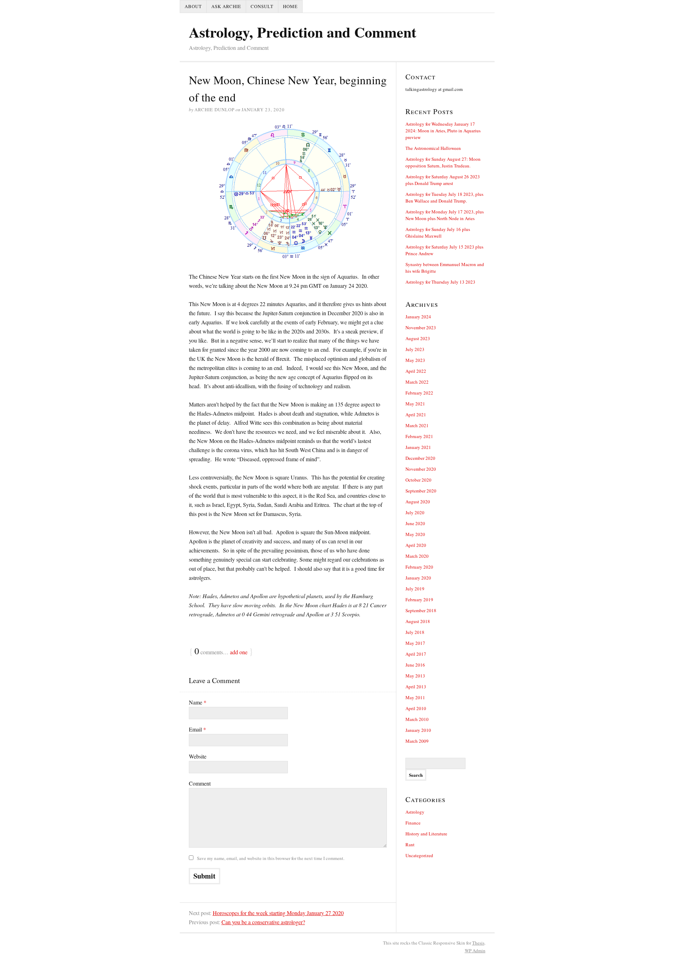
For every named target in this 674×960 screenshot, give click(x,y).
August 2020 (417, 501)
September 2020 (420, 491)
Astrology (414, 812)
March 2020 (417, 556)
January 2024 (418, 316)
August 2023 (417, 338)
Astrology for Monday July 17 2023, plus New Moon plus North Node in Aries (444, 214)
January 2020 (418, 578)
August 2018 (417, 621)
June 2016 (415, 665)
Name (197, 702)
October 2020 (418, 480)
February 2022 (419, 393)
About (193, 6)
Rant (410, 844)
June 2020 (415, 523)
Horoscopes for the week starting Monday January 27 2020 (278, 912)
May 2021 (415, 403)
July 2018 (414, 632)
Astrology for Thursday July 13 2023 (440, 282)
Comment (200, 783)
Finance (413, 823)
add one (238, 652)
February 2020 (419, 567)
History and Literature (426, 833)
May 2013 (415, 676)
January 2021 (418, 447)
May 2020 (415, 534)
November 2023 (420, 327)
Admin (475, 950)
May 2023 (415, 360)
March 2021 (417, 425)
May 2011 (415, 697)
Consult (262, 6)
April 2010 (415, 708)
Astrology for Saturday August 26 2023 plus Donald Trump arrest (442, 179)
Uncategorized (419, 855)
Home (290, 6)
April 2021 (415, 414)
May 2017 (415, 643)
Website (197, 756)
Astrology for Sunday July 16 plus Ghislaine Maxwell (437, 232)
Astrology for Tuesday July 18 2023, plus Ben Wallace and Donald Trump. (444, 197)
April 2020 (415, 545)
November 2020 (420, 469)
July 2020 (414, 512)
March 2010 (417, 719)
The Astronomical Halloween (433, 148)
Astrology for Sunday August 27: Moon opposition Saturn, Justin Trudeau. (443, 162)
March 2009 (417, 741)
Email (197, 729)
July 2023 (414, 349)
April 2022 (415, 371)
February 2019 (419, 599)
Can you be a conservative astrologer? (263, 922)
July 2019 (414, 588)
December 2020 (420, 458)
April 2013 (415, 686)
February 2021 (419, 436)
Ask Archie (226, 6)
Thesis (478, 943)
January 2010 (418, 730)
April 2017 (415, 654)
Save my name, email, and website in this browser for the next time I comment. (270, 858)
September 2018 (420, 610)
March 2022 (417, 382)
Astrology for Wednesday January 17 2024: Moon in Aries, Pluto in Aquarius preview (443, 130)
